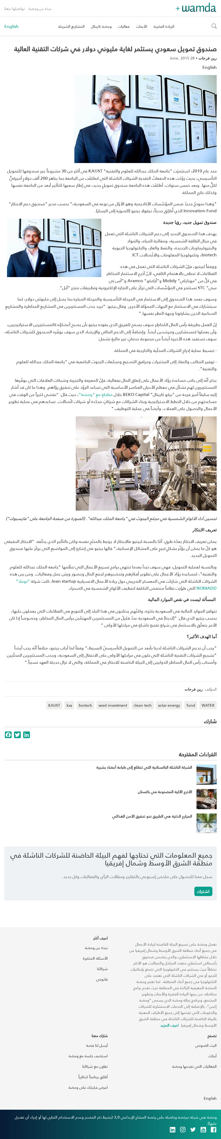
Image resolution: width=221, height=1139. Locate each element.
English (11, 26)
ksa (69, 705)
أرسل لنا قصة (97, 1045)
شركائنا (102, 968)
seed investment (113, 705)
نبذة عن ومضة (40, 8)
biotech (85, 705)
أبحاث (212, 1055)
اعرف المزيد (169, 1025)
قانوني (102, 979)
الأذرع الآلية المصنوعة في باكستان (165, 791)
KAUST (54, 705)
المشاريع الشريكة (71, 26)
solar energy (169, 705)
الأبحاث (141, 26)
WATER (208, 705)
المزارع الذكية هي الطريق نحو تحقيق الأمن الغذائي (152, 816)
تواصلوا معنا (14, 8)
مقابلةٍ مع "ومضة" (96, 394)
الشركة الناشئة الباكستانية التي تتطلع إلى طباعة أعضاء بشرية (144, 767)
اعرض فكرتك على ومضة (88, 1087)
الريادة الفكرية (164, 26)
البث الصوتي (206, 1045)
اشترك (203, 891)
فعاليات (124, 26)
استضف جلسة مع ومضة (88, 1055)
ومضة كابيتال (101, 26)
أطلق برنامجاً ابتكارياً (93, 1076)
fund (191, 705)
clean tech (143, 705)
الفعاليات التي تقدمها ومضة (194, 1066)
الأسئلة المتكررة (95, 958)
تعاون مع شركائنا (95, 1066)
